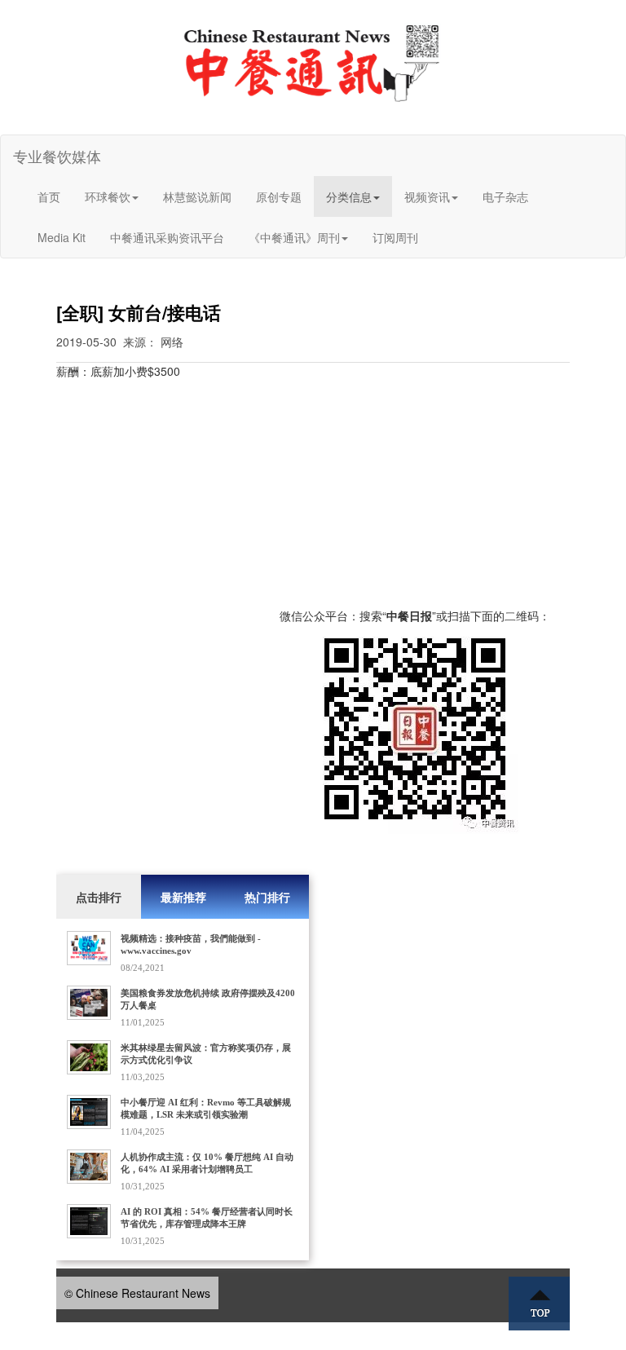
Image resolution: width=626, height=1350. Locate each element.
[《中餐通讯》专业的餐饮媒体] (313, 62)
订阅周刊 (395, 237)
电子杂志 (505, 196)
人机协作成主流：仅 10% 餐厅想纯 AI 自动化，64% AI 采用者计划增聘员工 (207, 1163)
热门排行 (267, 897)
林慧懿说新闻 (197, 196)
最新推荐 (183, 897)
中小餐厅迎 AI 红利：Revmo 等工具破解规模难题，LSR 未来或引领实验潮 (206, 1108)
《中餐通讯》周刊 (294, 237)
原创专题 (279, 196)
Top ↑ (540, 1303)
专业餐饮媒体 (57, 155)
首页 (48, 196)
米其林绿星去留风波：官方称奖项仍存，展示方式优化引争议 (206, 1054)
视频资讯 (427, 196)
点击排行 (98, 897)
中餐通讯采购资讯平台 (167, 237)
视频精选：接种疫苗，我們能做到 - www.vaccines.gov (191, 944)
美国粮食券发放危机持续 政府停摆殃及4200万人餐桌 (208, 999)
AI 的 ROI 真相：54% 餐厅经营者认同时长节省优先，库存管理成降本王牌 (207, 1218)
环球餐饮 (107, 196)
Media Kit (61, 237)
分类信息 (349, 196)
